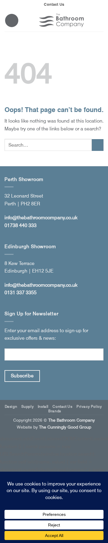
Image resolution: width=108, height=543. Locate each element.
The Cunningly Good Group (65, 426)
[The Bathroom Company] (61, 20)
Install (43, 406)
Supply (27, 406)
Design (11, 406)
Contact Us (54, 4)
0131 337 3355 (20, 292)
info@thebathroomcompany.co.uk (40, 217)
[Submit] (98, 145)
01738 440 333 (20, 225)
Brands (54, 411)
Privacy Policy (89, 406)
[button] (11, 20)
